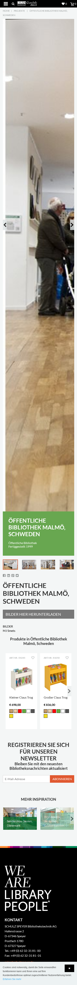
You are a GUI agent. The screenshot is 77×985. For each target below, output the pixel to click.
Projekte (19, 10)
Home (6, 10)
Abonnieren (62, 779)
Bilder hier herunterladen (33, 614)
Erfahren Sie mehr (12, 979)
